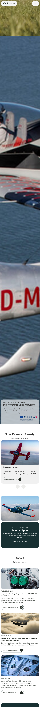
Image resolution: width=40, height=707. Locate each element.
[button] (35, 3)
